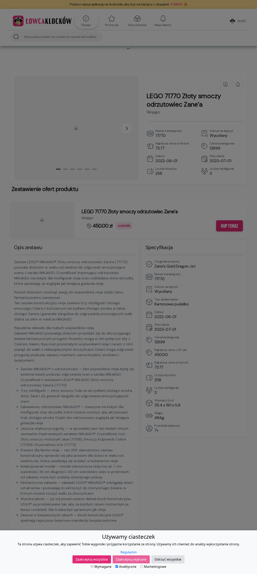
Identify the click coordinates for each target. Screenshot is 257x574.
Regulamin (128, 552)
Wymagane (102, 566)
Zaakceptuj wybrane (131, 559)
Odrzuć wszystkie (168, 559)
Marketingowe (155, 566)
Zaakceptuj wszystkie (92, 559)
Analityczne (127, 566)
